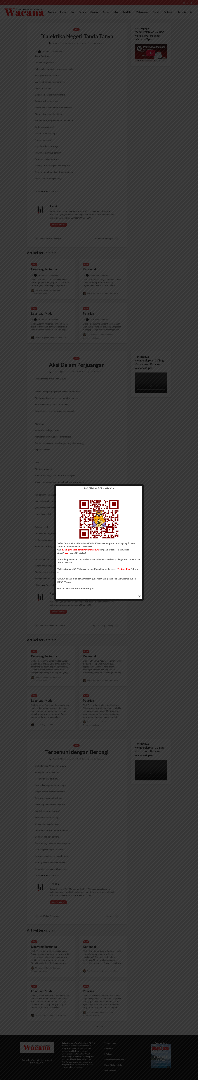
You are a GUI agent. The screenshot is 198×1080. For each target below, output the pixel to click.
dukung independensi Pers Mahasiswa (80, 549)
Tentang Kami (124, 569)
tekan (66, 553)
